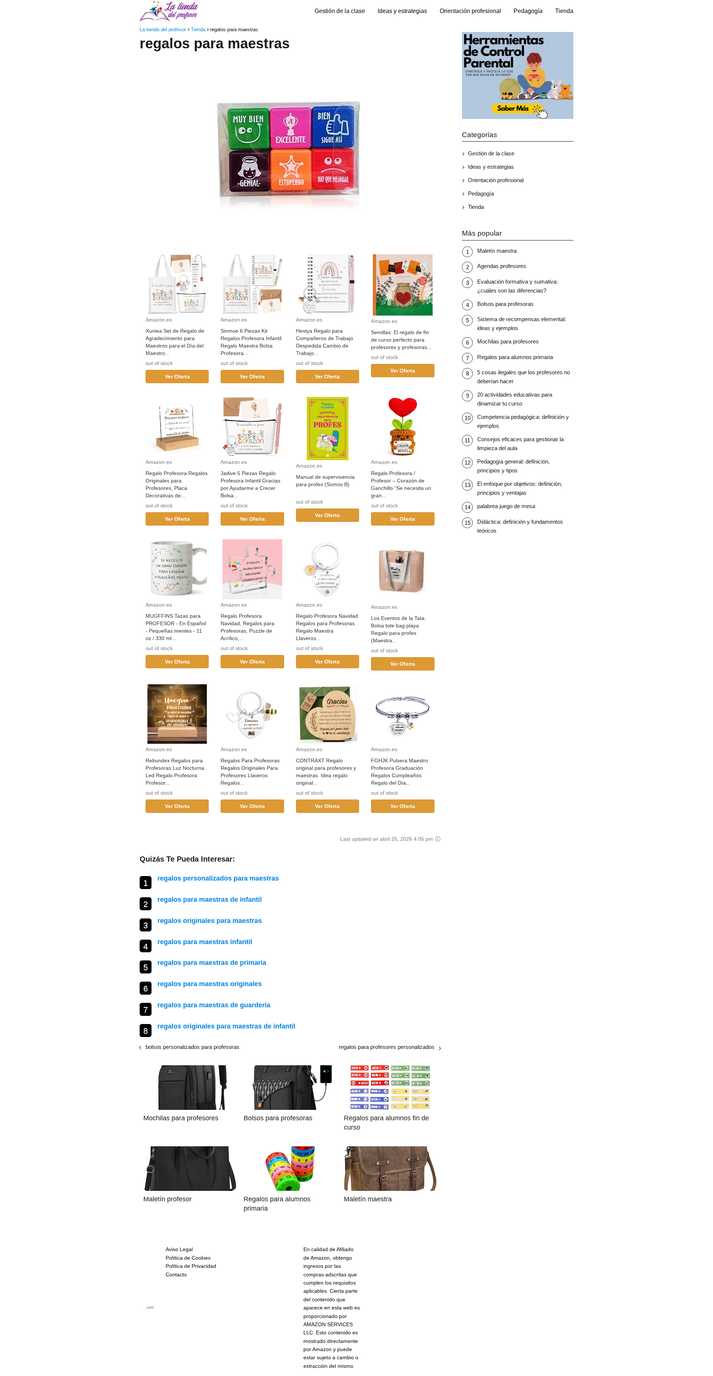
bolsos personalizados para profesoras (193, 1047)
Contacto (176, 1275)
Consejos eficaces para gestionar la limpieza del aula (520, 443)
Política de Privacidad (191, 1266)
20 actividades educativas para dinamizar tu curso (514, 399)
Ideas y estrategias (402, 11)
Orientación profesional (470, 11)
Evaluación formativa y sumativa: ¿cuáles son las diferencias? (517, 286)
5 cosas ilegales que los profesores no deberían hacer (523, 376)
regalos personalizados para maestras (218, 878)
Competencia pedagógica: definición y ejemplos (523, 421)
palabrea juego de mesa (506, 506)
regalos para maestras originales (209, 984)
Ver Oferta (177, 376)
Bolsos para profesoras (505, 304)
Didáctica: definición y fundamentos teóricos (520, 526)
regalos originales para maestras (209, 920)
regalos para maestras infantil (204, 942)
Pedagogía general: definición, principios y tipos (513, 466)
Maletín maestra (497, 251)
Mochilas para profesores (508, 341)
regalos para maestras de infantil (209, 899)
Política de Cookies (188, 1258)
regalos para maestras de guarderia (213, 1005)
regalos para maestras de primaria (211, 962)
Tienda (564, 11)
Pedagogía (528, 11)
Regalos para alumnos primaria (515, 357)
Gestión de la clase (340, 11)
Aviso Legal (179, 1249)
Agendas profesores (501, 266)
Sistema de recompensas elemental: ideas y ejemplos (521, 323)
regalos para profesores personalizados (386, 1047)
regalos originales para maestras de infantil (226, 1026)
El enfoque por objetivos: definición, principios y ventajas (519, 488)
